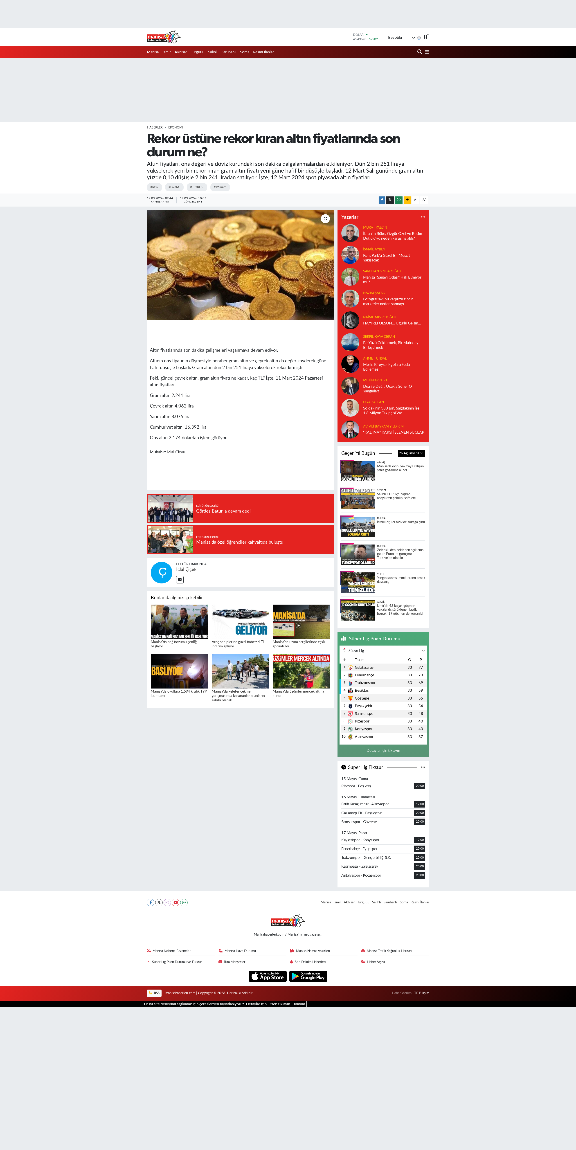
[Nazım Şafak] (350, 298)
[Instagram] (167, 902)
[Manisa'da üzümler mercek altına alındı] (301, 671)
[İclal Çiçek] (161, 572)
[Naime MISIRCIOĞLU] (350, 320)
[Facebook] (150, 902)
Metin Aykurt (375, 380)
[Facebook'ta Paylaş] (382, 200)
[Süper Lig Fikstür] (423, 767)
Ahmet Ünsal (375, 358)
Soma (244, 52)
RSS (156, 993)
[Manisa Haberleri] (164, 37)
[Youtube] (175, 902)
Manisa (153, 52)
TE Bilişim (421, 993)
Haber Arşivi (376, 962)
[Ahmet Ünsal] (350, 364)
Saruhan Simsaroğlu (382, 271)
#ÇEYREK (196, 187)
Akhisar (181, 52)
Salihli (213, 52)
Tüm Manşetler (234, 962)
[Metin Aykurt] (350, 385)
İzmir (166, 52)
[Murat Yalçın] (350, 233)
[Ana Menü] (426, 52)
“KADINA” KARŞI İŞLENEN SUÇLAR (393, 432)
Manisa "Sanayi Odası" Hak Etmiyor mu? (392, 279)
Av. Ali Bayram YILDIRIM (383, 426)
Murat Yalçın (375, 227)
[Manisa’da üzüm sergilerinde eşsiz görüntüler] (301, 621)
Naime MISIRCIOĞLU (379, 317)
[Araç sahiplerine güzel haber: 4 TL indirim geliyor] (240, 621)
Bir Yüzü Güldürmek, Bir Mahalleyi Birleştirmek (391, 345)
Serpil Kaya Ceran (379, 336)
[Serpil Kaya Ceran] (350, 342)
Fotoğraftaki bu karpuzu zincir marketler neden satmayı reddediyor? (388, 301)
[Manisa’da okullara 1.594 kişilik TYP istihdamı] (179, 671)
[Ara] (420, 52)
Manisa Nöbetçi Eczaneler (172, 951)
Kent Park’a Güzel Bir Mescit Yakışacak (386, 258)
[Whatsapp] (184, 902)
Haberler (155, 127)
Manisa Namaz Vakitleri (313, 951)
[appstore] (268, 976)
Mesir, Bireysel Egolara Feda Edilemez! (386, 367)
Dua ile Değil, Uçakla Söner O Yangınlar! (387, 389)
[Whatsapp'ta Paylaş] (399, 200)
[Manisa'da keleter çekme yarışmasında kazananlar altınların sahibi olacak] (240, 671)
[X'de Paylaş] (390, 200)
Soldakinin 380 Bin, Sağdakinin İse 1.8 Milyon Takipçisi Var (391, 410)
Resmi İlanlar (263, 52)
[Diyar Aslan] (350, 407)
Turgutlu (197, 52)
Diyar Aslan (373, 402)
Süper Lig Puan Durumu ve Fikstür (177, 962)
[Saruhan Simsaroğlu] (350, 276)
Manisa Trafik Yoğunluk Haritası (389, 951)
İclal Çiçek (186, 569)
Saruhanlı (228, 52)
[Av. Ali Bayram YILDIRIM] (350, 429)
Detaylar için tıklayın (383, 750)
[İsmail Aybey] (350, 255)
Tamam (299, 1004)
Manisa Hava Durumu (240, 951)
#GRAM (174, 187)
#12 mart (220, 187)
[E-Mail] (180, 579)
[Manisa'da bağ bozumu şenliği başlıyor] (179, 621)
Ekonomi (175, 127)
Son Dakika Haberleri (310, 962)
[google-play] (308, 976)
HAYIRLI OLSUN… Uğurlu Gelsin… (392, 323)
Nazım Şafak (374, 293)
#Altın (154, 187)
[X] (159, 902)
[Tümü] (423, 217)
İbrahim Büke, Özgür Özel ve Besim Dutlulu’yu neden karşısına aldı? (392, 236)
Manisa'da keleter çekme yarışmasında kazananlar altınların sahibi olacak (238, 696)
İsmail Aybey (374, 249)
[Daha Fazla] (407, 200)
